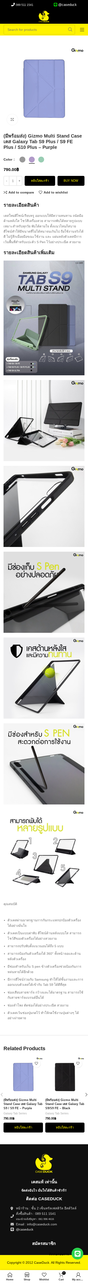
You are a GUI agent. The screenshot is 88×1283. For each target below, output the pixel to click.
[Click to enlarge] (12, 119)
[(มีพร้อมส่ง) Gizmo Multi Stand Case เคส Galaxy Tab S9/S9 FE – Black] (64, 1076)
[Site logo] (44, 16)
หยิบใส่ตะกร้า (40, 180)
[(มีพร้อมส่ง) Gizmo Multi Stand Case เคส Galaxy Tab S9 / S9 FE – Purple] (23, 1076)
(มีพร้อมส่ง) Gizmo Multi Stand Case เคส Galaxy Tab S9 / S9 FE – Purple (23, 1104)
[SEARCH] (70, 30)
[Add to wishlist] (36, 1063)
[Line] (77, 1253)
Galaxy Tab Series (15, 1113)
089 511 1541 (24, 5)
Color (8, 159)
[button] (23, 1128)
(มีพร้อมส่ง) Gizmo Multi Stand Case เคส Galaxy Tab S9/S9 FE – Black (64, 1104)
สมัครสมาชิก (44, 1243)
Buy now (71, 180)
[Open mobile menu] (82, 29)
